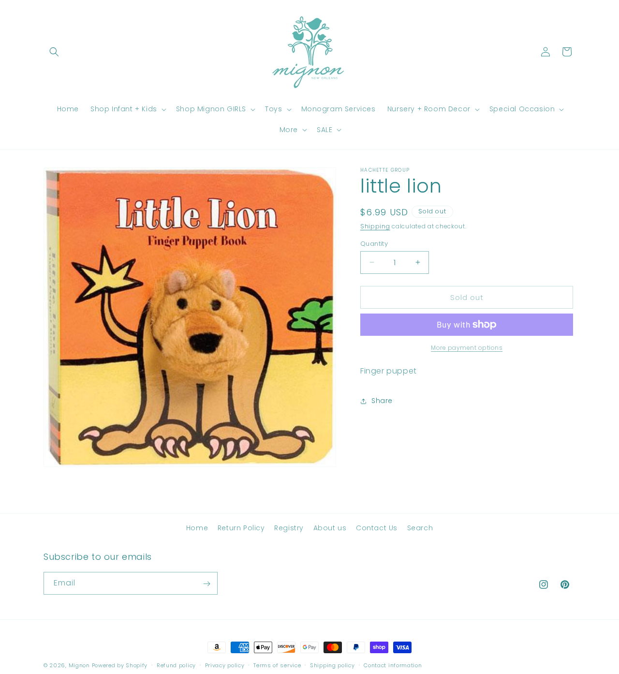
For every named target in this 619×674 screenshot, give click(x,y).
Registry (289, 528)
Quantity (374, 243)
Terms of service (277, 665)
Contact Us (377, 528)
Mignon (80, 665)
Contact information (393, 665)
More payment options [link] (466, 348)
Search (420, 528)
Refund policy (176, 665)
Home (197, 528)
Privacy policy (225, 665)
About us (330, 528)
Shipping (375, 226)
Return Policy (241, 528)
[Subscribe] (206, 583)
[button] (54, 51)
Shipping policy (332, 665)
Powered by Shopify (120, 665)
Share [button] (382, 400)
